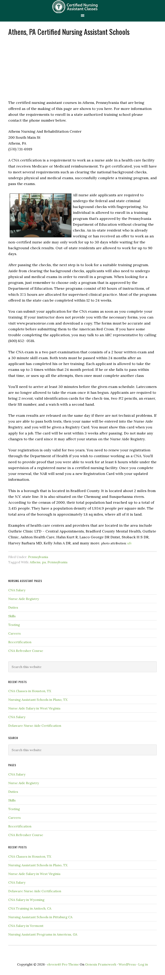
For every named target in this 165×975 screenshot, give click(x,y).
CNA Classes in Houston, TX (29, 691)
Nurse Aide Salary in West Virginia (34, 708)
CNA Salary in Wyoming (26, 900)
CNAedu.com (82, 6)
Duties (13, 607)
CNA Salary (16, 590)
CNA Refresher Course (25, 651)
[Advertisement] (82, 67)
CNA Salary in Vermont (25, 926)
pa (44, 562)
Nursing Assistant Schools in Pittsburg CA (40, 917)
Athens (35, 562)
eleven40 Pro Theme (63, 964)
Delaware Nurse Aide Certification (34, 726)
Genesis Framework (100, 964)
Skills (12, 616)
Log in (143, 964)
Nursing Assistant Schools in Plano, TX (37, 700)
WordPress (127, 964)
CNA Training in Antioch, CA (29, 908)
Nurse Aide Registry (23, 599)
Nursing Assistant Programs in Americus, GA (42, 934)
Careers (14, 633)
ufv (129, 543)
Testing (14, 625)
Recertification (19, 642)
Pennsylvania (38, 557)
